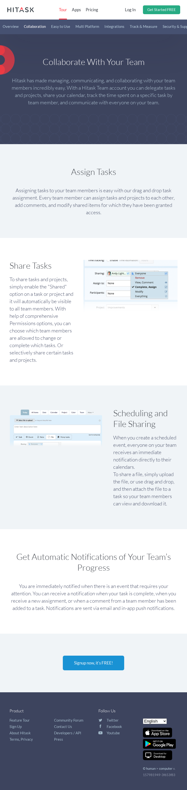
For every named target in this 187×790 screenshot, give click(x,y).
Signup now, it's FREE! (93, 662)
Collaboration (35, 26)
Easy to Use (60, 26)
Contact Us (63, 726)
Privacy (27, 739)
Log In (130, 9)
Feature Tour (19, 720)
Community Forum (68, 720)
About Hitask (20, 733)
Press (58, 739)
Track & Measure (143, 26)
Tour (63, 9)
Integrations (114, 26)
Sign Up (15, 726)
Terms (14, 739)
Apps (76, 9)
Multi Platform (87, 26)
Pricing (92, 9)
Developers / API (67, 733)
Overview (11, 26)
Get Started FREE (161, 9)
